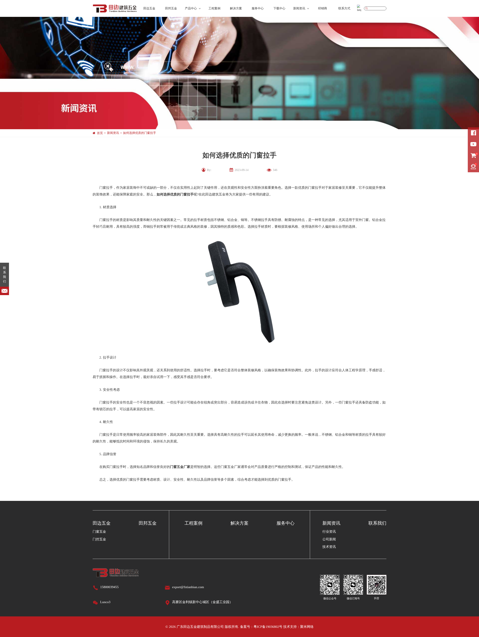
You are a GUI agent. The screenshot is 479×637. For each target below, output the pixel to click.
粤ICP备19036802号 (268, 627)
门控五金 (99, 539)
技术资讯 (329, 547)
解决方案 (236, 8)
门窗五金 (99, 531)
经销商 (322, 8)
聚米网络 (307, 627)
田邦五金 (171, 8)
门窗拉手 (187, 194)
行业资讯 (329, 531)
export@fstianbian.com (188, 587)
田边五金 (149, 8)
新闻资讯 (299, 8)
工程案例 (214, 8)
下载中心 (279, 8)
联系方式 (344, 8)
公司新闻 (329, 539)
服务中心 (258, 8)
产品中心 (191, 8)
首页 (100, 133)
